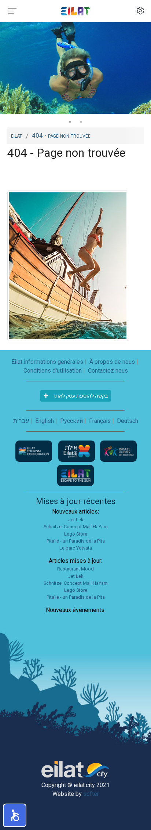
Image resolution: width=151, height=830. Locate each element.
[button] (15, 815)
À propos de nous (112, 361)
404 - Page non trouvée (61, 135)
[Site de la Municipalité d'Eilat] (77, 450)
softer (91, 793)
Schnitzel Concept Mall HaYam (76, 526)
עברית (21, 420)
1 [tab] (70, 122)
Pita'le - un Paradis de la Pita (76, 541)
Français (100, 420)
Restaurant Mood (75, 569)
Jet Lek (75, 519)
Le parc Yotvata (75, 548)
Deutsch (127, 420)
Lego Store (75, 534)
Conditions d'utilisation (52, 370)
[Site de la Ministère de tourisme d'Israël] (118, 450)
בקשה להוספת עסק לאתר (80, 396)
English (44, 420)
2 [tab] (81, 122)
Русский (71, 420)
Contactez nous (108, 370)
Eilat (16, 135)
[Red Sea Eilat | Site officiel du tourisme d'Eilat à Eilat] (75, 10)
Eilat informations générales (47, 361)
